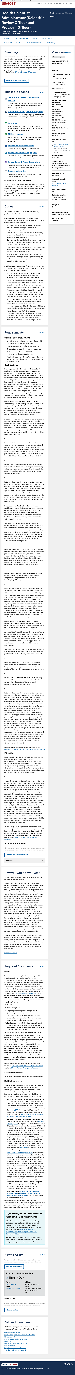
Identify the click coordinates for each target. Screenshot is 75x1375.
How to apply (50, 43)
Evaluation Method (10, 953)
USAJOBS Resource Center (33, 1066)
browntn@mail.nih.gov (13, 1288)
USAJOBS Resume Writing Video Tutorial (24, 1068)
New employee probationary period (16, 1339)
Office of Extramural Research (25, 72)
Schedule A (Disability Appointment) (20, 1153)
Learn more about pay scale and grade (61, 145)
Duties (35, 38)
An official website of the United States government (17, 0)
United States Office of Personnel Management (27, 1369)
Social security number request (15, 1350)
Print (54, 16)
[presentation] (62, 76)
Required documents (34, 43)
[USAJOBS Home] (9, 4)
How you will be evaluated (12, 43)
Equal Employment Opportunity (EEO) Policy (19, 1335)
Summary (7, 38)
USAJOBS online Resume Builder (25, 993)
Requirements (47, 38)
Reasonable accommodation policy (16, 1343)
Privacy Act (8, 1341)
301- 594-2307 (11, 1284)
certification (23, 1148)
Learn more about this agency (16, 81)
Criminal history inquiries (12, 1333)
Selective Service (10, 1346)
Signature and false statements (15, 1348)
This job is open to (21, 38)
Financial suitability (11, 1337)
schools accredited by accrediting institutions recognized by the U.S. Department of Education (21, 1232)
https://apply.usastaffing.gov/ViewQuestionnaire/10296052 (24, 749)
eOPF (16, 1110)
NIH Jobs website (18, 1066)
